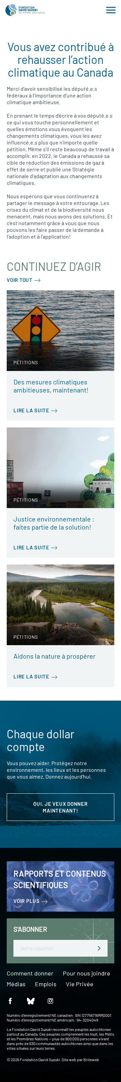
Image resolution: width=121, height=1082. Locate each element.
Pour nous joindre (86, 973)
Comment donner (30, 973)
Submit (99, 948)
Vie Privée (79, 984)
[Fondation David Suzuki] (25, 10)
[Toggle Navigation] (111, 10)
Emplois (45, 984)
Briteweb (91, 1059)
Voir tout (20, 280)
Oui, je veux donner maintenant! (60, 807)
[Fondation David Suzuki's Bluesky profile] (30, 1000)
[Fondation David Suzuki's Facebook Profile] (10, 1000)
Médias (16, 984)
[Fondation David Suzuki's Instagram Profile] (50, 1000)
